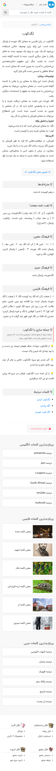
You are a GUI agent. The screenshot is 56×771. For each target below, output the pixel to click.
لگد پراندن (45, 406)
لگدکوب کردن (43, 400)
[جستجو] (5, 12)
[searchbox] (28, 12)
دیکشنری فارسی (45, 24)
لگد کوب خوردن (42, 412)
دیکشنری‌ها (29, 4)
